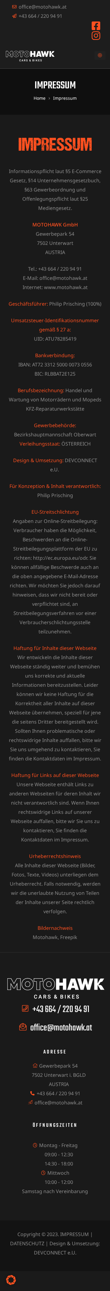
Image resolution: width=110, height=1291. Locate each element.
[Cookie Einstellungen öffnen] (11, 1283)
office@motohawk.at (62, 278)
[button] (99, 55)
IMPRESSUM (74, 1234)
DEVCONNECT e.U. (55, 1252)
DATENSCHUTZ (27, 1243)
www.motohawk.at (65, 287)
